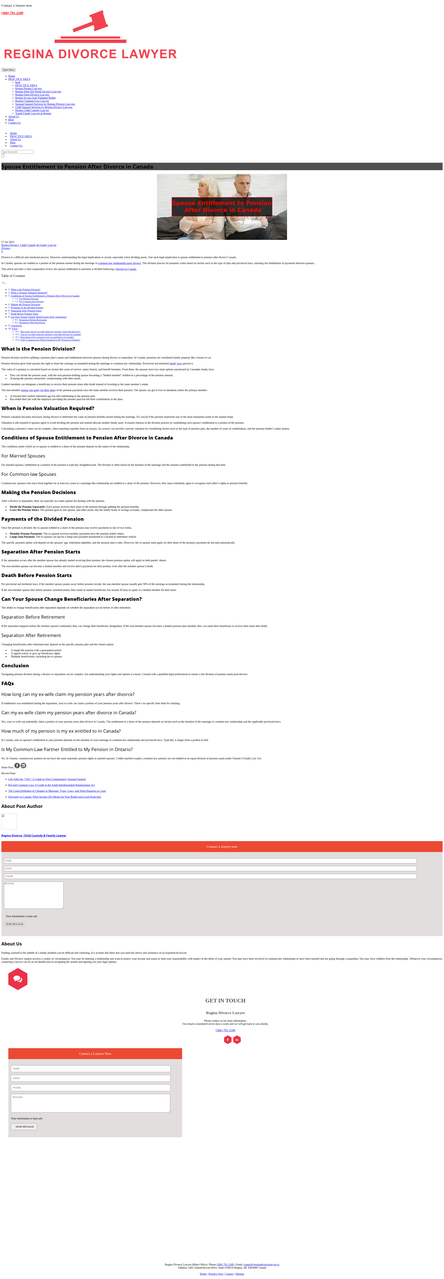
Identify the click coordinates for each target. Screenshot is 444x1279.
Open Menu (8, 70)
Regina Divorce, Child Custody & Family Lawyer (28, 245)
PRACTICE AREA (19, 79)
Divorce (5, 248)
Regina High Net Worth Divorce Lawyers (38, 91)
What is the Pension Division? (25, 289)
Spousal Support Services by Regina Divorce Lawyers (45, 104)
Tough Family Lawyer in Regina (33, 113)
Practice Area (215, 1273)
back (17, 82)
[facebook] (228, 1043)
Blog (11, 119)
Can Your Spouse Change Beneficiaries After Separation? (39, 317)
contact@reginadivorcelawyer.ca (261, 1264)
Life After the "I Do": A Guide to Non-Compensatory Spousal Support (47, 779)
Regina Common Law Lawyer (32, 100)
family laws (176, 363)
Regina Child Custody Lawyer (32, 110)
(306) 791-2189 (225, 1030)
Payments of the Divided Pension (27, 307)
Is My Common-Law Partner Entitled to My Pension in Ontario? (50, 340)
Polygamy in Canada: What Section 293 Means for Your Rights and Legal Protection (54, 796)
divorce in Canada (126, 269)
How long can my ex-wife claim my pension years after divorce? (50, 331)
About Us (13, 116)
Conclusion (16, 325)
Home (11, 76)
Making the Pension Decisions (25, 304)
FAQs (15, 328)
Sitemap (239, 1273)
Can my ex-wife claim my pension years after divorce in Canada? (50, 334)
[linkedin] (237, 1043)
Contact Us (14, 122)
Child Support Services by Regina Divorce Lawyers (43, 107)
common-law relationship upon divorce (119, 263)
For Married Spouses (29, 298)
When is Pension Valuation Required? (29, 292)
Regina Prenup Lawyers (28, 88)
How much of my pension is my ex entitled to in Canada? (47, 337)
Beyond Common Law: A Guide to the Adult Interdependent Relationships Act (51, 785)
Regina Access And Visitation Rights (35, 97)
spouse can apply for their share (38, 390)
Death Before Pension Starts (24, 313)
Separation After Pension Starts (26, 310)
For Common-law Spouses (31, 301)
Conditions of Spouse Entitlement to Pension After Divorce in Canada (45, 295)
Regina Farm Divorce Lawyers (32, 94)
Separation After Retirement (32, 322)
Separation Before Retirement (33, 319)
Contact (229, 1273)
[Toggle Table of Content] (4, 283)
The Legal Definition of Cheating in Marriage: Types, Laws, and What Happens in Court (57, 790)
